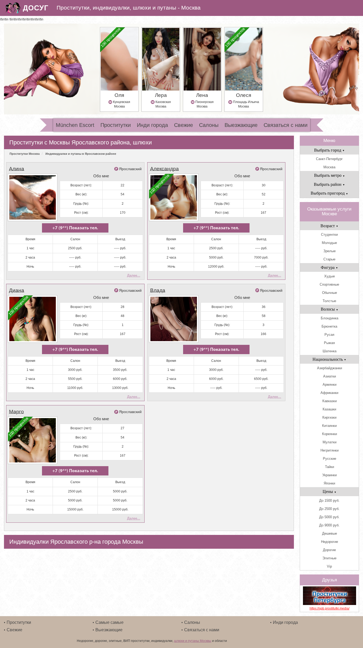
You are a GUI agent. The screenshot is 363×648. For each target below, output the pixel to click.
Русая (329, 335)
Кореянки (329, 434)
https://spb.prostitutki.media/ (329, 608)
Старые (329, 259)
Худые (329, 276)
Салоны (208, 125)
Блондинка (329, 318)
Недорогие (329, 542)
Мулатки (329, 442)
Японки (329, 483)
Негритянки (329, 450)
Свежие (183, 125)
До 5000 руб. (329, 517)
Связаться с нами (285, 125)
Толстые (329, 301)
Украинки (329, 475)
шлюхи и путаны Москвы (192, 641)
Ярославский (130, 169)
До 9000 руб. (329, 525)
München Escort (75, 125)
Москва (329, 167)
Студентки (329, 235)
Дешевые (329, 533)
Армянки (329, 385)
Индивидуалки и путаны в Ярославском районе (80, 153)
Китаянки (329, 426)
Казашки (329, 409)
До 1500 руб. (329, 501)
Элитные (329, 558)
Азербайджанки (329, 368)
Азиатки (329, 376)
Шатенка (329, 351)
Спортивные (329, 284)
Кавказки (329, 401)
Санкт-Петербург (329, 159)
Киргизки (329, 417)
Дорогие (329, 550)
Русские (329, 459)
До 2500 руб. (329, 509)
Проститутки (115, 125)
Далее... (133, 275)
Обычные (329, 293)
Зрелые (329, 251)
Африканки (329, 393)
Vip (329, 566)
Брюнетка (329, 326)
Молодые (329, 243)
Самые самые (109, 622)
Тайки (329, 467)
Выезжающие (241, 125)
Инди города (152, 125)
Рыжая (329, 343)
